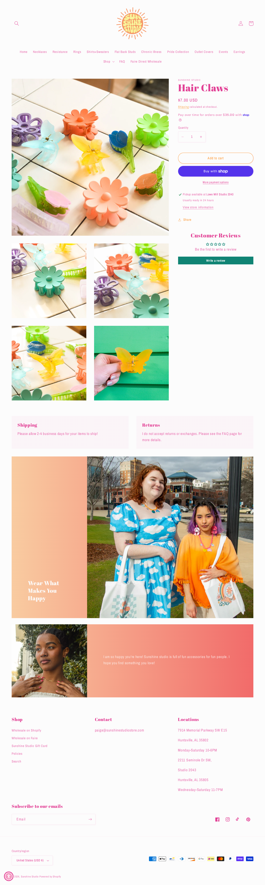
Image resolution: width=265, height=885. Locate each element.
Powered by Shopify (50, 876)
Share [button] (187, 219)
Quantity (183, 128)
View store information (198, 207)
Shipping (183, 107)
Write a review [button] (215, 260)
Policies (17, 753)
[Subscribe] (90, 819)
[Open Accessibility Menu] (9, 876)
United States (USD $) (29, 860)
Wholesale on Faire (25, 738)
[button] (17, 23)
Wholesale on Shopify (26, 730)
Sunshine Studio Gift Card (30, 746)
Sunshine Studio (30, 876)
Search (16, 761)
